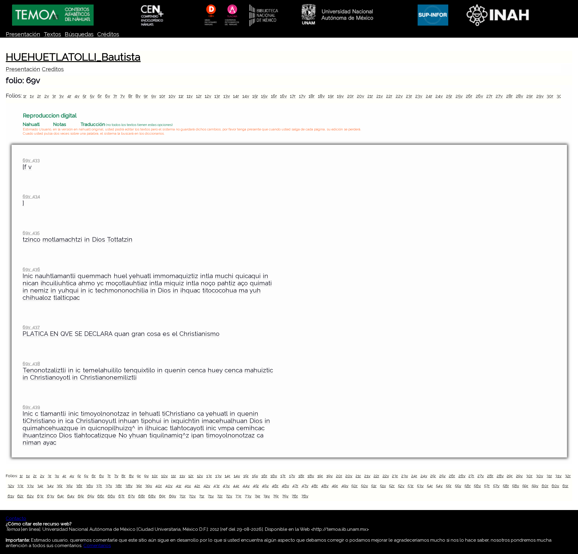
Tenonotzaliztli (44, 370)
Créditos (108, 34)
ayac (49, 442)
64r (60, 495)
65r (81, 495)
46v (285, 485)
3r (54, 96)
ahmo (86, 283)
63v (50, 495)
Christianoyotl (50, 377)
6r (100, 96)
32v (11, 485)
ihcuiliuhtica (58, 283)
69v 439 (31, 406)
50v (364, 485)
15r (255, 96)
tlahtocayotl (187, 428)
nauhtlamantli (55, 276)
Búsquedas (79, 34)
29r (529, 96)
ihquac (190, 290)
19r (331, 96)
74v (266, 495)
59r (525, 485)
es (166, 333)
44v (246, 485)
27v (499, 96)
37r (99, 485)
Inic (28, 276)
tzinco (31, 239)
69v (172, 495)
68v (152, 495)
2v (46, 96)
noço (208, 283)
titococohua (219, 290)
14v (245, 96)
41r (179, 485)
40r (158, 485)
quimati (261, 283)
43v (226, 485)
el (174, 333)
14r (236, 96)
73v (248, 495)
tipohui (151, 420)
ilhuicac (156, 428)
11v (190, 96)
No (123, 435)
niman (32, 442)
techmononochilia (121, 290)
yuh (255, 290)
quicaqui (248, 276)
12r (199, 96)
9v (153, 96)
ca (200, 413)
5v (92, 96)
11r (181, 96)
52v (401, 485)
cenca (197, 370)
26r (469, 96)
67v (131, 495)
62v (30, 495)
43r (216, 485)
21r (370, 96)
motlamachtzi (62, 239)
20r (350, 96)
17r (293, 96)
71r (201, 495)
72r (220, 495)
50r (354, 485)
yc (100, 283)
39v (148, 485)
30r (550, 96)
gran (138, 333)
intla (206, 276)
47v (305, 485)
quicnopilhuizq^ (111, 428)
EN (54, 333)
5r (84, 96)
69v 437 (31, 327)
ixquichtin (185, 420)
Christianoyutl (96, 420)
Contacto (16, 518)
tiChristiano (178, 413)
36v (89, 485)
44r (236, 485)
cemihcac (250, 428)
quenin (175, 370)
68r (141, 495)
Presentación (23, 34)
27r (489, 96)
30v (560, 96)
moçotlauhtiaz (126, 283)
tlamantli (53, 413)
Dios (98, 239)
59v (535, 485)
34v (50, 485)
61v (11, 495)
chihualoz (37, 297)
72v (229, 495)
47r (295, 485)
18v (321, 96)
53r (411, 485)
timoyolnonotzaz (105, 413)
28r (509, 96)
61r (565, 485)
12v (208, 96)
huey (215, 370)
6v (107, 96)
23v (418, 96)
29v (540, 96)
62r (20, 495)
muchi (224, 276)
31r (549, 475)
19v (340, 96)
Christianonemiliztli (108, 377)
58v (515, 485)
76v (304, 495)
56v (477, 485)
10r (162, 96)
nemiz (39, 290)
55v (458, 485)
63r (40, 495)
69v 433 (31, 160)
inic (73, 413)
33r (20, 485)
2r (39, 96)
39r (139, 485)
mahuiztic (258, 370)
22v (399, 96)
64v (70, 495)
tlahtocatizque (95, 435)
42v (207, 485)
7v (122, 96)
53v (420, 485)
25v (459, 96)
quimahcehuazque (50, 428)
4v (76, 96)
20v (360, 96)
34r (40, 485)
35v (69, 485)
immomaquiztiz (175, 276)
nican (31, 283)
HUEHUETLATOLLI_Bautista (73, 57)
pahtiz (226, 283)
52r (392, 485)
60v (555, 485)
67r (121, 495)
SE (78, 333)
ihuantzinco (40, 435)
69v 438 (31, 363)
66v (111, 495)
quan (121, 333)
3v (61, 96)
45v (265, 485)
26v (479, 96)
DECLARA (98, 333)
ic (90, 290)
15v (264, 96)
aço (243, 283)
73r (238, 495)
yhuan (138, 435)
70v (192, 495)
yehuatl (140, 276)
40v (168, 485)
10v (172, 96)
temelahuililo (102, 370)
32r (568, 475)
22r (389, 96)
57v (496, 485)
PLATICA (35, 333)
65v (90, 495)
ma (243, 290)
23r (409, 96)
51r (374, 485)
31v (558, 475)
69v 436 (31, 269)
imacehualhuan (224, 420)
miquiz (174, 283)
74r (257, 495)
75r (276, 495)
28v (519, 96)
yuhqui (68, 290)
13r (217, 96)
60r (545, 485)
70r (182, 495)
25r (449, 96)
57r (487, 485)
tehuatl (149, 413)
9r (146, 96)
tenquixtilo (139, 370)
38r (118, 485)
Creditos (53, 69)
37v (108, 485)
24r (429, 96)
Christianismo (199, 333)
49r (335, 485)
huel (120, 276)
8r (130, 96)
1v (32, 96)
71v (211, 495)
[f (24, 167)
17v (302, 96)
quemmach (94, 276)
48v (324, 485)
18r (312, 96)
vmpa (226, 428)
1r (24, 96)
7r (115, 96)
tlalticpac (66, 297)
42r (197, 485)
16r (274, 96)
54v (439, 485)
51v (383, 485)
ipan (197, 435)
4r (69, 96)
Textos (52, 34)
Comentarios (97, 545)
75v (285, 495)
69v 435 (31, 232)
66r (100, 495)
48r (314, 485)
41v (188, 485)
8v (138, 96)
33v (30, 485)
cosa (153, 333)
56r (468, 485)
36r (79, 485)
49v (344, 485)
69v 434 (31, 196)
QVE (67, 333)
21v (379, 96)
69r (162, 495)
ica (69, 420)
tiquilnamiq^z (169, 435)
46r (275, 485)
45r (256, 485)
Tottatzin (119, 239)
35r (60, 485)
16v (283, 96)
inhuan (128, 420)
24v (439, 96)
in (87, 239)
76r (295, 495)
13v (226, 96)
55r (449, 485)
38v (128, 485)
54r (430, 485)
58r (506, 485)
